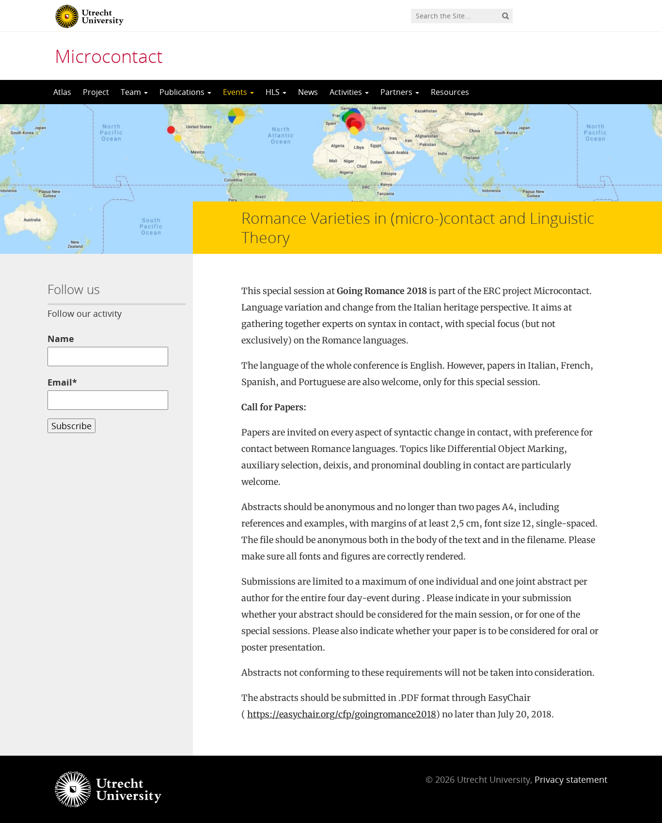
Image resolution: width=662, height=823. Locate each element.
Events (236, 92)
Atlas (62, 92)
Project (96, 92)
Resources (450, 92)
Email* (62, 382)
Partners (397, 92)
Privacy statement (571, 779)
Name (60, 338)
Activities (347, 92)
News (308, 92)
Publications (182, 92)
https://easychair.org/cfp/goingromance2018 (341, 714)
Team (132, 92)
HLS (274, 92)
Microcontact (109, 55)
